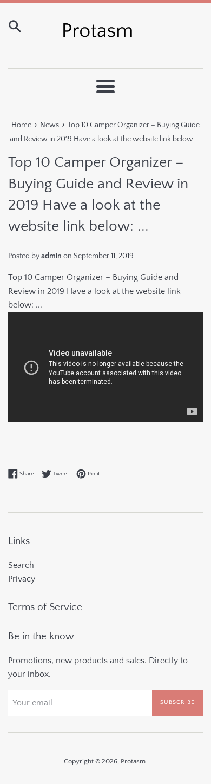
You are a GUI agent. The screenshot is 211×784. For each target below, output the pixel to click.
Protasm (133, 761)
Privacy (21, 579)
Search (21, 565)
